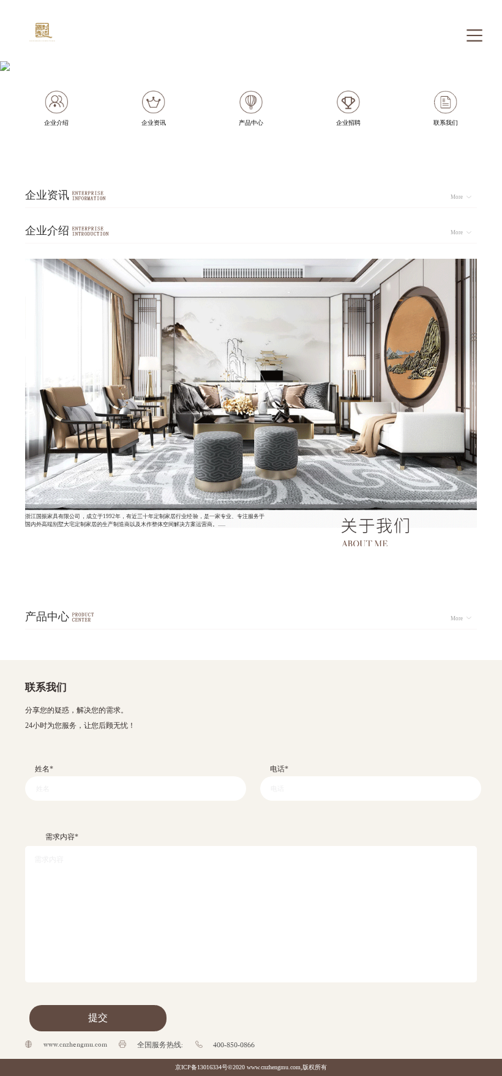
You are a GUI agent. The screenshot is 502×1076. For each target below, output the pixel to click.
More (457, 197)
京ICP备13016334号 (201, 1067)
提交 (98, 1017)
